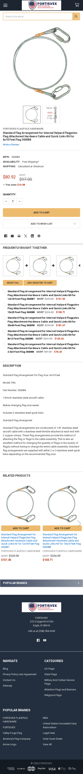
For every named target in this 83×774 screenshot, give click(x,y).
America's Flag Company (16, 738)
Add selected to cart (40, 283)
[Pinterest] (39, 236)
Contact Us (9, 680)
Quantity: (9, 194)
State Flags (50, 674)
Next (79, 524)
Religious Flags (53, 695)
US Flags (49, 668)
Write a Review (11, 144)
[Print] (19, 236)
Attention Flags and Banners (60, 689)
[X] (25, 236)
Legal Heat (49, 733)
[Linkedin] (32, 236)
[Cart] (78, 5)
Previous (4, 524)
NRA (45, 717)
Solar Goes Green (52, 738)
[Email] (12, 236)
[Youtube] (45, 640)
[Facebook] (5, 236)
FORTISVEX (9, 727)
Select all (13, 283)
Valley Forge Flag (12, 733)
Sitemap (7, 685)
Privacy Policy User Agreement (19, 674)
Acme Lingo (9, 744)
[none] (41, 63)
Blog (5, 668)
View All (47, 744)
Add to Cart (21, 528)
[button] (41, 223)
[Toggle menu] (5, 5)
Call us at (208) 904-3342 (41, 631)
